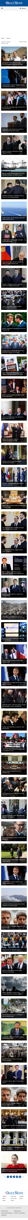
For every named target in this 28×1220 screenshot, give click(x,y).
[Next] (23, 1177)
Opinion (21, 1196)
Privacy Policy (4, 1211)
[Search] (20, 8)
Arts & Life (14, 1198)
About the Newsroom (7, 1213)
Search (9, 38)
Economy (13, 1196)
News (2, 38)
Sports (21, 1198)
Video (4, 1200)
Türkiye (4, 1196)
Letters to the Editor (19, 1213)
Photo (12, 1200)
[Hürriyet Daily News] (14, 3)
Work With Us (17, 1211)
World (3, 1198)
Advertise (3, 1215)
